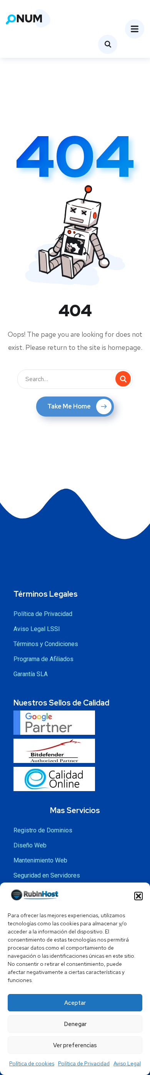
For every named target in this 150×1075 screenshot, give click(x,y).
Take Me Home (69, 406)
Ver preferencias (75, 1045)
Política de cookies (31, 1063)
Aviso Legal (127, 1063)
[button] (138, 896)
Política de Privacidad (84, 1063)
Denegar (75, 1024)
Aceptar (75, 1003)
